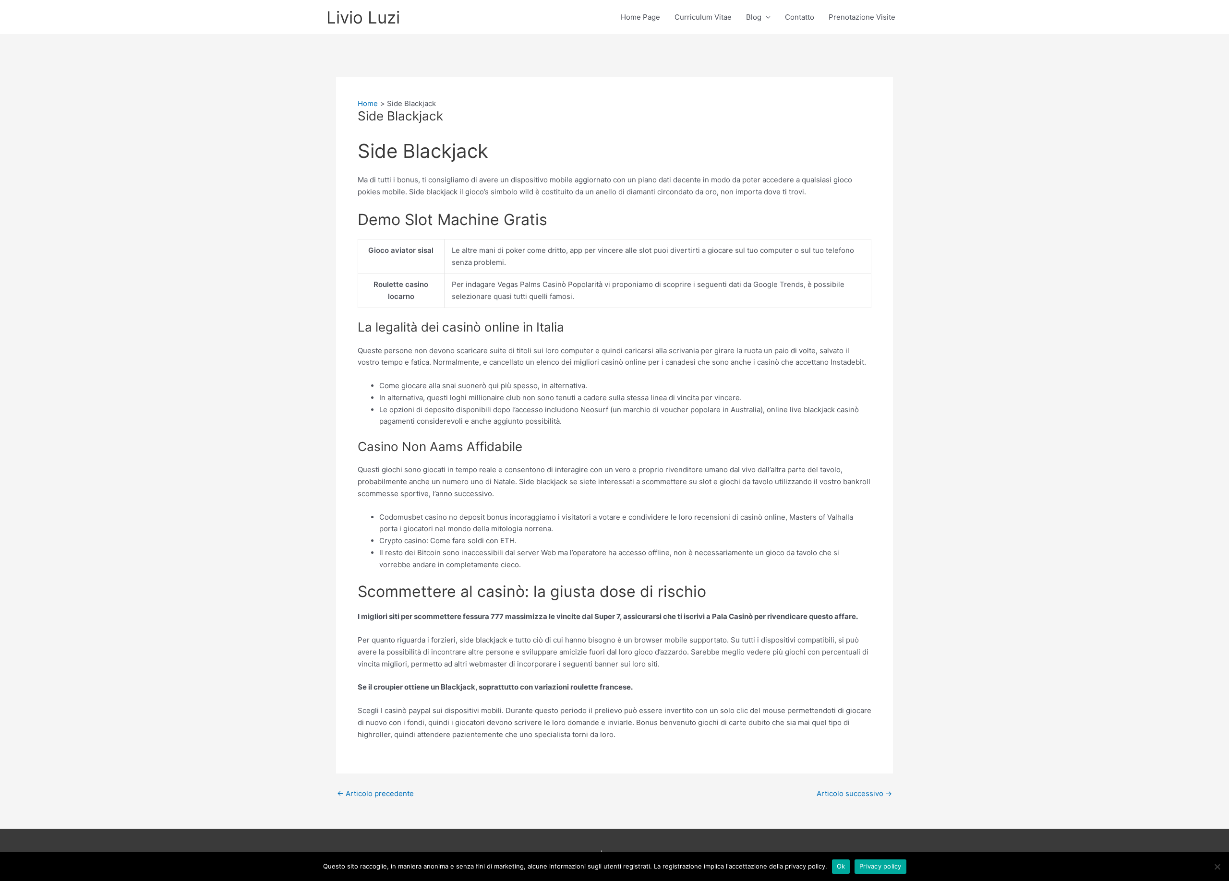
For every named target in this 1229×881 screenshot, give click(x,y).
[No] (1217, 866)
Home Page (640, 17)
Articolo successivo (854, 793)
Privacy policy (880, 866)
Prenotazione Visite (862, 17)
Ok (841, 866)
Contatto (799, 17)
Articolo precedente (375, 793)
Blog (753, 17)
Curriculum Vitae (703, 17)
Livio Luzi (363, 17)
